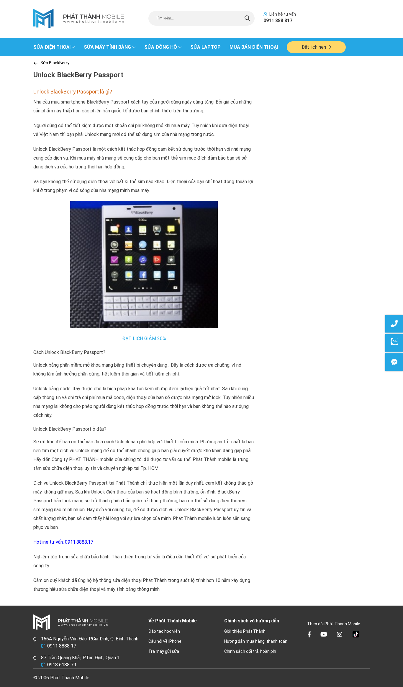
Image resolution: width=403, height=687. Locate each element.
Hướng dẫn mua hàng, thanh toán (255, 641)
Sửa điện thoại (52, 47)
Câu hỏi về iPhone (164, 641)
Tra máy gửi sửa (163, 651)
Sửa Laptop (205, 47)
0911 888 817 (277, 20)
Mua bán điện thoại (254, 47)
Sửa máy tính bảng (107, 47)
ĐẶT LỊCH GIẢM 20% (144, 338)
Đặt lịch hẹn (314, 47)
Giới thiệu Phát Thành (245, 631)
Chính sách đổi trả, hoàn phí (250, 651)
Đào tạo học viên (164, 631)
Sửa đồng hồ (160, 47)
